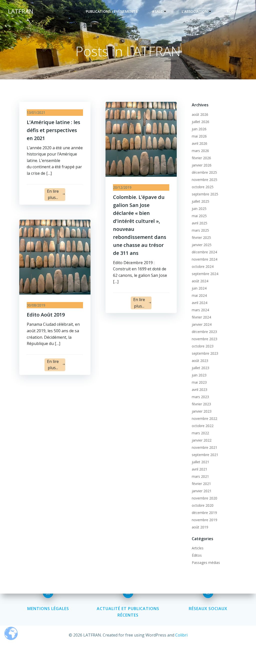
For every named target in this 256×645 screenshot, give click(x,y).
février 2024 (201, 317)
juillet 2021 (200, 462)
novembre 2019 (204, 519)
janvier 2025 (202, 244)
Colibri (181, 635)
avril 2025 (199, 223)
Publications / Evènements (112, 11)
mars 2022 (200, 433)
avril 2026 (199, 143)
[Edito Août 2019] (54, 256)
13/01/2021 (36, 112)
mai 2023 (199, 382)
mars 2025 (200, 230)
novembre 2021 (204, 447)
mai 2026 (199, 136)
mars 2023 (200, 396)
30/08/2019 (36, 305)
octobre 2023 (203, 346)
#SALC (157, 11)
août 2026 (200, 114)
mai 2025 (199, 215)
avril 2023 (199, 389)
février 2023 (201, 404)
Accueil (234, 11)
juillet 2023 (200, 367)
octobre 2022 (203, 425)
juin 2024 (199, 288)
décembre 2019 (204, 512)
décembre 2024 (204, 252)
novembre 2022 (204, 418)
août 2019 (200, 527)
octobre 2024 (203, 266)
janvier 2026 (202, 165)
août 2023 (200, 360)
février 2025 (201, 237)
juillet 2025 (200, 201)
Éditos (197, 555)
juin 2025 (199, 208)
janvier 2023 (202, 411)
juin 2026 (199, 129)
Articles (198, 548)
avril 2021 (199, 469)
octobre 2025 (203, 186)
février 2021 (201, 483)
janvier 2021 (202, 490)
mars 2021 (200, 476)
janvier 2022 (202, 440)
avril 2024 (199, 302)
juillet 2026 (200, 121)
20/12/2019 (122, 187)
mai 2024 (199, 295)
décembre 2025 (204, 172)
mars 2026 (200, 150)
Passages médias (206, 562)
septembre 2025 (205, 194)
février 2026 (201, 158)
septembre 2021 (205, 454)
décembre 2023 (204, 331)
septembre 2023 (205, 353)
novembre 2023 (204, 338)
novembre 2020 (204, 498)
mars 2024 (200, 310)
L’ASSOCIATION (195, 11)
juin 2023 (199, 375)
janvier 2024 (202, 324)
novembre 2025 (204, 179)
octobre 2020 (203, 505)
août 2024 (200, 281)
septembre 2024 (205, 273)
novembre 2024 (204, 259)
